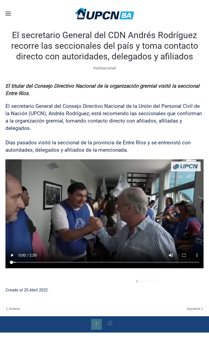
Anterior (14, 309)
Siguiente (193, 309)
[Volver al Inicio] (104, 13)
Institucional (104, 68)
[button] (8, 13)
